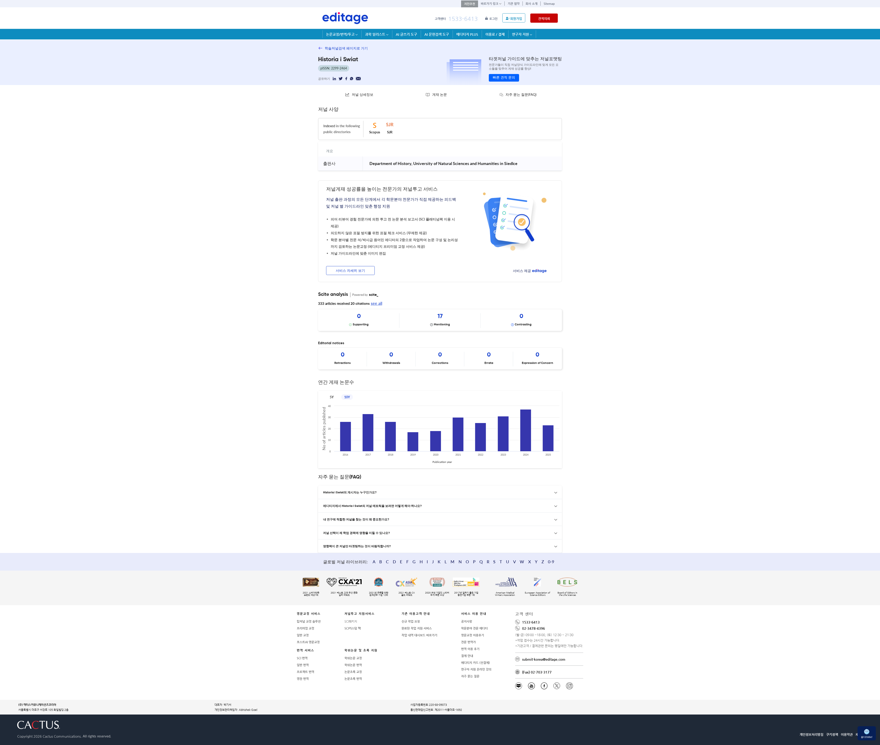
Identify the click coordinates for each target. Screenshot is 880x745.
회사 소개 (531, 3)
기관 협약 (514, 3)
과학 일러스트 (375, 34)
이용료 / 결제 (495, 34)
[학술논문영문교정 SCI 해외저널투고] (345, 18)
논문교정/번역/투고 (340, 34)
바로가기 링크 (490, 3)
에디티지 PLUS (467, 34)
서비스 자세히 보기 (350, 270)
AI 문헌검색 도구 (436, 34)
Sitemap (549, 3)
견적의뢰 (544, 18)
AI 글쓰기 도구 (406, 34)
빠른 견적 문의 (504, 77)
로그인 (493, 18)
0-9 (551, 561)
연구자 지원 (521, 34)
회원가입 (516, 18)
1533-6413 (463, 18)
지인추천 (469, 3)
